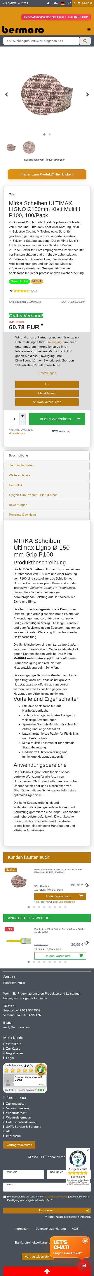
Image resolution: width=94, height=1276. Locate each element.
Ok (47, 384)
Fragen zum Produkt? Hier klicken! (47, 174)
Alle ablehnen (47, 393)
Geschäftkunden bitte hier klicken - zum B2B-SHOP (56, 17)
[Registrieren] (56, 3)
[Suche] (85, 41)
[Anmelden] (49, 3)
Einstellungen (47, 373)
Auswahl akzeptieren (47, 402)
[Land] (63, 3)
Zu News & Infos (15, 3)
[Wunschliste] (69, 3)
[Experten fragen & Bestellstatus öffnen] (84, 1266)
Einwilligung (53, 342)
